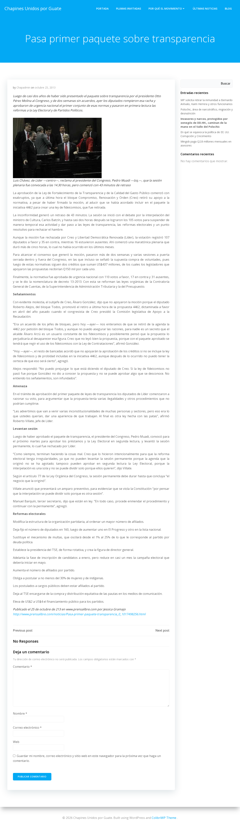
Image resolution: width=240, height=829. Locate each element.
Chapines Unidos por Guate (32, 8)
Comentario (22, 667)
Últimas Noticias (205, 8)
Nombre (20, 713)
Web (16, 742)
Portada (102, 8)
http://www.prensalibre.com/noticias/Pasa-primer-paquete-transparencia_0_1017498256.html (79, 614)
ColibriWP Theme (164, 818)
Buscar (225, 83)
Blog (228, 8)
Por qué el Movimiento (165, 8)
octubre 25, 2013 (45, 87)
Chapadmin (23, 87)
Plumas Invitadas (128, 8)
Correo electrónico (27, 727)
